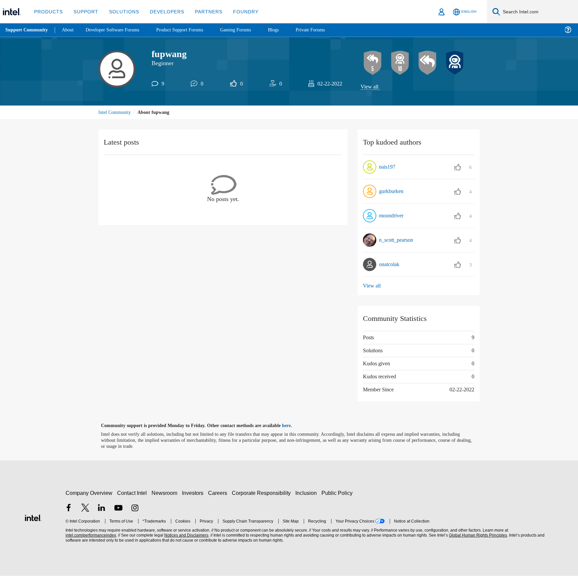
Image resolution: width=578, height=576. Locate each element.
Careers (219, 493)
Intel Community (115, 112)
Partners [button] (202, 11)
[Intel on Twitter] (85, 509)
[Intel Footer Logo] (33, 517)
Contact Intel (132, 493)
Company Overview (89, 493)
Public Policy (338, 493)
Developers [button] (162, 11)
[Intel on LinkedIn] (101, 509)
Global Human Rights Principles (477, 536)
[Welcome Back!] (455, 63)
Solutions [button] (121, 11)
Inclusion (307, 493)
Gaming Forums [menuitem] (247, 29)
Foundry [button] (237, 11)
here (292, 426)
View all (370, 87)
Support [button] (84, 11)
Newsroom (166, 493)
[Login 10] (400, 63)
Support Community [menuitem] (27, 30)
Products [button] (48, 11)
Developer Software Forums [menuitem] (117, 29)
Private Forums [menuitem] (325, 29)
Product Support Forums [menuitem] (189, 29)
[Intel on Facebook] (68, 509)
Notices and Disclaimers (185, 536)
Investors (194, 493)
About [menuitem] (69, 29)
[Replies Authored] (427, 63)
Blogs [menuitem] (287, 29)
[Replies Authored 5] (373, 63)
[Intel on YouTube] (118, 509)
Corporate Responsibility (262, 493)
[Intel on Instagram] (134, 509)
